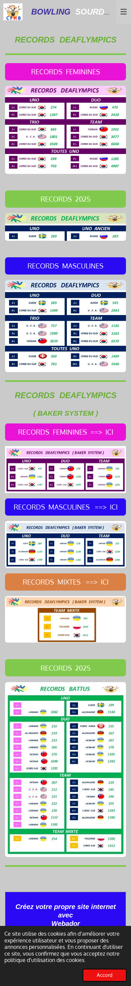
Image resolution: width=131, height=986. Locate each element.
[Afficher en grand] (65, 130)
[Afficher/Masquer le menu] (123, 12)
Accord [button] (105, 975)
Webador (65, 923)
